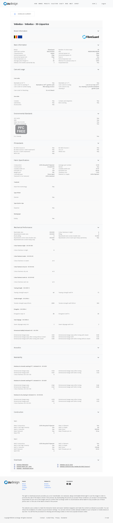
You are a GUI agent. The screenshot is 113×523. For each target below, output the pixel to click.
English (104, 3)
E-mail (107, 518)
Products (47, 485)
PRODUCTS (47, 3)
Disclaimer (64, 518)
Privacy (57, 518)
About (24, 484)
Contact (76, 3)
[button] (22, 14)
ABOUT (71, 3)
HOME (35, 3)
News (66, 3)
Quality (61, 3)
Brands (46, 484)
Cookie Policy (50, 518)
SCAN (93, 3)
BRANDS (41, 3)
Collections (54, 3)
